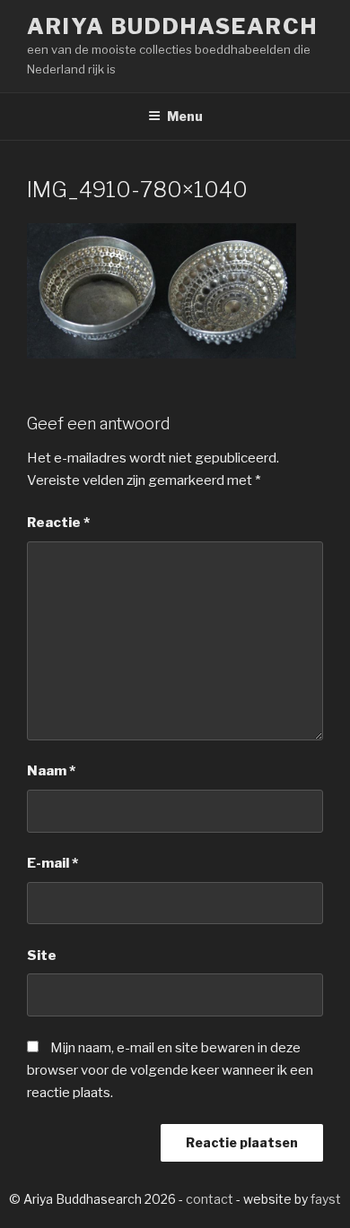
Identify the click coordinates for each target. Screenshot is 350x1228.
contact (209, 1198)
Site (42, 955)
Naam (51, 771)
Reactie (58, 523)
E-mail (52, 863)
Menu (185, 116)
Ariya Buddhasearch (172, 26)
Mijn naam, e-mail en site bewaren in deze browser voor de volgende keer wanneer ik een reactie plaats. (170, 1070)
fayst (326, 1198)
